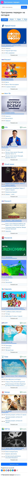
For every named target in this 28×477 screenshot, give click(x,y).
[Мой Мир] (13, 470)
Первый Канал (9, 26)
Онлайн (24, 127)
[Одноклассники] (4, 470)
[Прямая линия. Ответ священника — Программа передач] (14, 367)
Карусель (8, 289)
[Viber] (8, 470)
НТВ (5, 127)
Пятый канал (9, 164)
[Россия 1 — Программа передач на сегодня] (3, 59)
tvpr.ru (18, 474)
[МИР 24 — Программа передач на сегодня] (3, 429)
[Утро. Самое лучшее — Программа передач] (14, 137)
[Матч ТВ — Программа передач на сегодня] (3, 93)
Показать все (14, 55)
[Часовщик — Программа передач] (14, 402)
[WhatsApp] (11, 470)
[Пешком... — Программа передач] (14, 211)
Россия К (7, 201)
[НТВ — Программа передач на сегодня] (3, 127)
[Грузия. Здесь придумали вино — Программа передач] (14, 439)
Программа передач (12, 2)
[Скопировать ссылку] (17, 470)
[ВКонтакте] (2, 470)
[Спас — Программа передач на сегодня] (3, 357)
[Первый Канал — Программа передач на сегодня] (3, 26)
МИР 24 (7, 429)
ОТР (6, 323)
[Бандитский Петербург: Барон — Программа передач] (14, 174)
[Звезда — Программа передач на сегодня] (3, 392)
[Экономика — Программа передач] (14, 248)
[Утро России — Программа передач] (14, 70)
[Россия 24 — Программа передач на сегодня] (3, 238)
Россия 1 (7, 59)
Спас (6, 357)
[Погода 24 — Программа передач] (14, 267)
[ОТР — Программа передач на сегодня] (3, 323)
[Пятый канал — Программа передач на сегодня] (3, 164)
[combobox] (11, 7)
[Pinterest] (15, 470)
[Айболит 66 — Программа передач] (14, 333)
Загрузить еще (14, 464)
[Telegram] (6, 470)
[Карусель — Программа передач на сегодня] (3, 289)
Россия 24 (8, 238)
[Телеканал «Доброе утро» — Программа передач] (14, 36)
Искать (24, 7)
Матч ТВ (7, 93)
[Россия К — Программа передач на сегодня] (3, 201)
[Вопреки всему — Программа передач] (14, 103)
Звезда (7, 392)
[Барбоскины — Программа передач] (14, 299)
